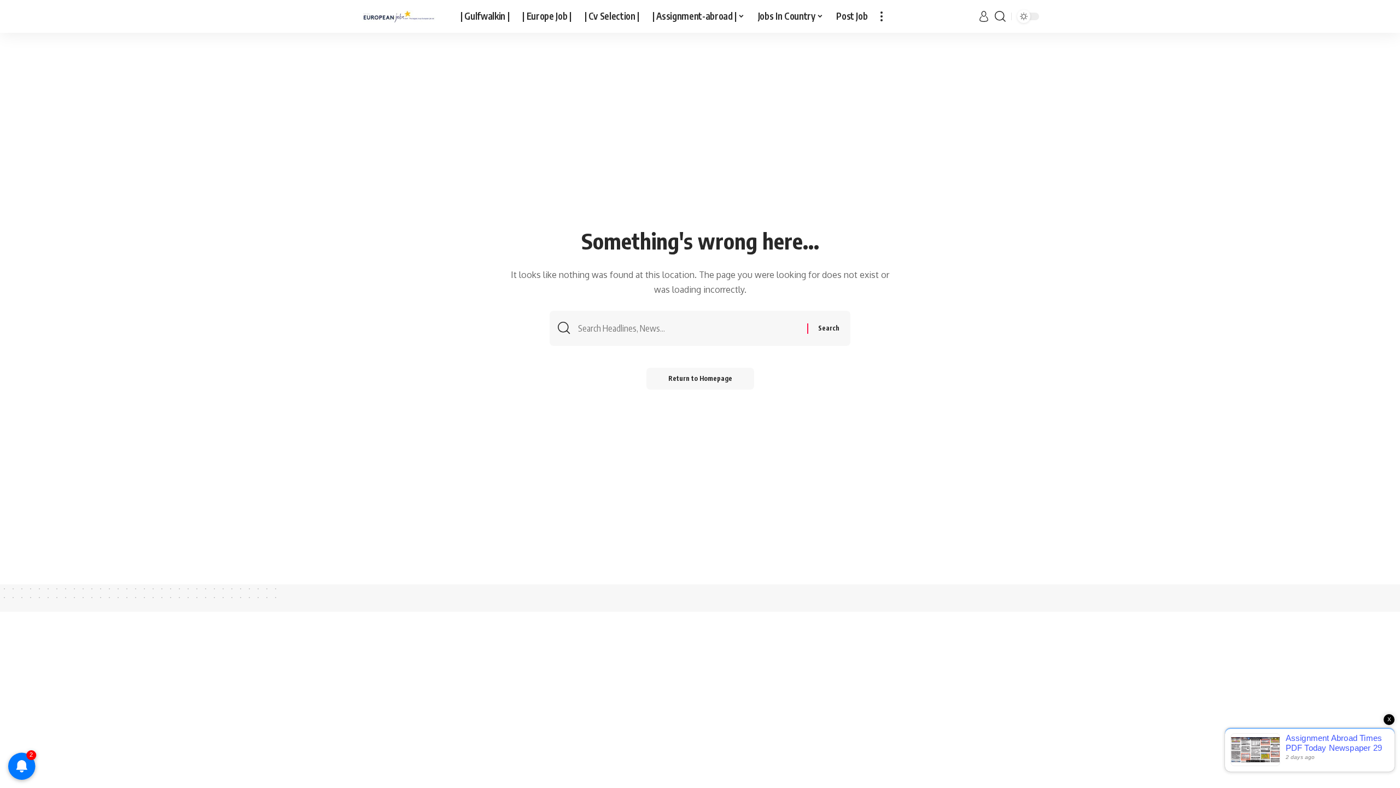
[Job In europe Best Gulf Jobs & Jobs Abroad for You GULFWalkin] (402, 16)
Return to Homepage (700, 378)
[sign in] (983, 16)
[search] (1000, 16)
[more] (881, 16)
